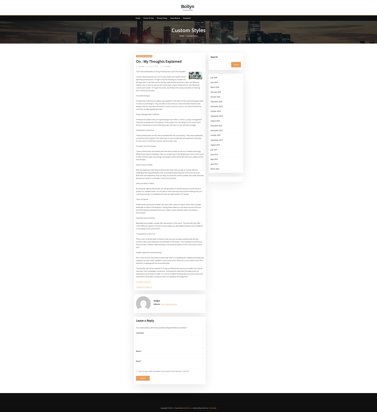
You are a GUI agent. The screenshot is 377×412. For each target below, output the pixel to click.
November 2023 (216, 130)
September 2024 (217, 116)
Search (214, 56)
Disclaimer (187, 18)
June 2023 (214, 154)
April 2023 (214, 164)
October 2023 (216, 135)
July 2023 (214, 150)
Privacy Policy (162, 18)
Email (138, 361)
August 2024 (215, 121)
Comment (140, 333)
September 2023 (217, 140)
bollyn (141, 66)
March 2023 (215, 169)
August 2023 (215, 145)
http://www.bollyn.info (169, 304)
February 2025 (216, 92)
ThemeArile (212, 408)
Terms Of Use (148, 18)
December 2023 (216, 126)
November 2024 (216, 106)
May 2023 (214, 159)
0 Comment (167, 66)
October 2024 (216, 111)
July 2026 (214, 78)
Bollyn (187, 6)
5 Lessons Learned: (143, 282)
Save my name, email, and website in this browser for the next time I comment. (163, 371)
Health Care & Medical (144, 56)
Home (138, 18)
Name (139, 351)
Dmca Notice (175, 18)
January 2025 (215, 97)
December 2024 (216, 102)
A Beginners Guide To (144, 287)
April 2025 (214, 82)
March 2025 (215, 87)
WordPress (187, 408)
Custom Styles (192, 36)
